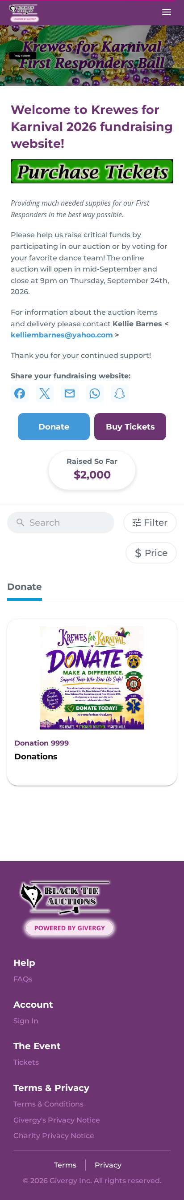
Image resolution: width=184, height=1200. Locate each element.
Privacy (108, 1165)
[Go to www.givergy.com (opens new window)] (69, 909)
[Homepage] (34, 12)
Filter (155, 522)
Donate (24, 586)
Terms (65, 1165)
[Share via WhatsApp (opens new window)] (95, 393)
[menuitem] (22, 979)
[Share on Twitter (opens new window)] (45, 393)
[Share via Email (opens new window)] (70, 393)
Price (151, 553)
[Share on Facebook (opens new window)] (20, 393)
